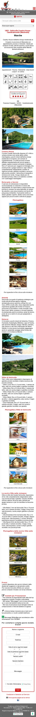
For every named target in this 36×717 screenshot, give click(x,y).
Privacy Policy (26, 684)
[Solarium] (18, 267)
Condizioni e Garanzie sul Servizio (18, 694)
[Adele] (18, 541)
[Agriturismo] (18, 208)
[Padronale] (18, 477)
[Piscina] (18, 253)
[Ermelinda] (18, 555)
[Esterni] (18, 222)
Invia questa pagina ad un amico (19, 698)
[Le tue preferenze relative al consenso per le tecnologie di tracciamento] (32, 713)
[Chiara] (18, 448)
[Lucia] (18, 418)
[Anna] (18, 432)
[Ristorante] (18, 281)
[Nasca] (18, 569)
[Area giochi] (18, 237)
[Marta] (18, 462)
